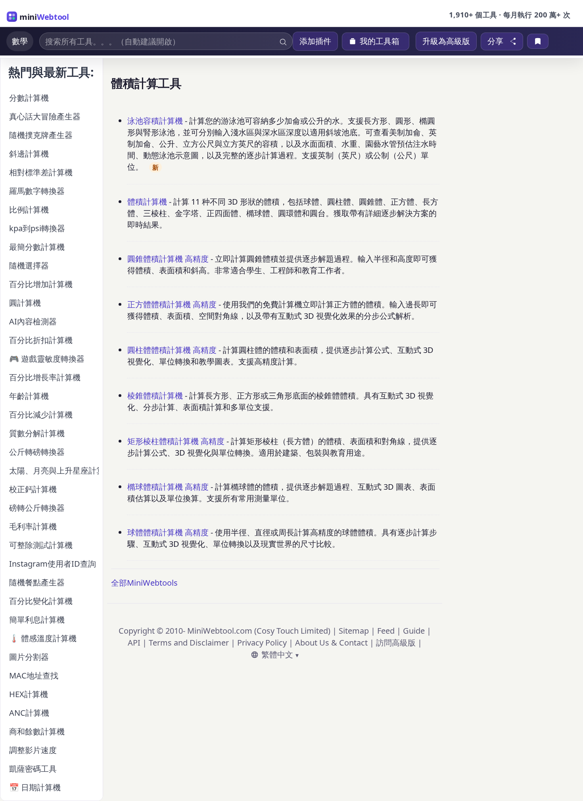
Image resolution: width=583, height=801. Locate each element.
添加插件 (315, 41)
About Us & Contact (331, 642)
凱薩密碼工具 (33, 768)
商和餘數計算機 (37, 731)
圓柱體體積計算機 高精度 (172, 350)
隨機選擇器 (29, 265)
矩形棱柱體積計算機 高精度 (175, 441)
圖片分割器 (29, 657)
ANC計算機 (29, 712)
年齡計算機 (29, 396)
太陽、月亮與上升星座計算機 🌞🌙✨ (54, 470)
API (134, 642)
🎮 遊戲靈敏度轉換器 (46, 358)
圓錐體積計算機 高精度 (168, 258)
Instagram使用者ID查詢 (52, 563)
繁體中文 (277, 654)
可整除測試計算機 (41, 545)
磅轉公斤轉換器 (37, 507)
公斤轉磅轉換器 (37, 451)
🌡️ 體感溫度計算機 (43, 638)
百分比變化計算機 (41, 601)
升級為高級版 (446, 41)
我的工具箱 (379, 41)
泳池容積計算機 (155, 120)
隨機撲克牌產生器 (41, 135)
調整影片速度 (33, 750)
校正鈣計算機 (33, 489)
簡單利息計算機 (37, 619)
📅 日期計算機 (35, 787)
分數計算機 (29, 97)
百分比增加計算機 (41, 284)
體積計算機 (147, 201)
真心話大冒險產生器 (45, 116)
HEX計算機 (28, 694)
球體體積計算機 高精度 (168, 532)
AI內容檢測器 (33, 321)
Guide (414, 630)
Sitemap (354, 630)
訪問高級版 (396, 642)
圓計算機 (25, 302)
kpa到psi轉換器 (37, 228)
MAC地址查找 (33, 675)
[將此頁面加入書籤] (537, 41)
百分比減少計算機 (41, 414)
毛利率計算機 (33, 526)
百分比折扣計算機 (41, 340)
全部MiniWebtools (144, 582)
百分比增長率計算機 (45, 377)
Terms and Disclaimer (189, 642)
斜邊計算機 (29, 153)
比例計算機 (29, 209)
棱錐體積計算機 (155, 395)
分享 (495, 41)
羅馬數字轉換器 (37, 191)
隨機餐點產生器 (37, 582)
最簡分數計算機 (37, 246)
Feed (386, 630)
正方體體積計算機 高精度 (172, 304)
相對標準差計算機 (41, 172)
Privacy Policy (262, 642)
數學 (20, 41)
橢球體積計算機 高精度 (168, 486)
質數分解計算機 (37, 433)
